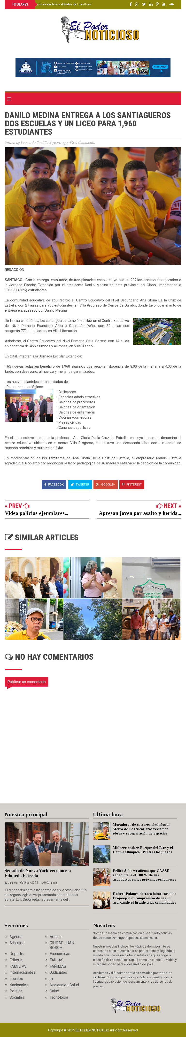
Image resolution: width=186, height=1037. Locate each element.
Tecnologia (59, 997)
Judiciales (58, 972)
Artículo (56, 936)
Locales (16, 978)
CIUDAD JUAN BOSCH (62, 945)
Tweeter (82, 484)
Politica (15, 991)
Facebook (55, 484)
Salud (54, 991)
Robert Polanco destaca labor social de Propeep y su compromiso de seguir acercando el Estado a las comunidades (145, 898)
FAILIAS (56, 960)
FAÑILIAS (58, 966)
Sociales (16, 997)
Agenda (15, 936)
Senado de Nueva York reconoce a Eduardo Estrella (38, 873)
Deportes (17, 953)
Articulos (16, 942)
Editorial (16, 960)
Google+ (108, 484)
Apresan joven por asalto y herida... (140, 513)
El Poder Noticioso (93, 1030)
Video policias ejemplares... (36, 513)
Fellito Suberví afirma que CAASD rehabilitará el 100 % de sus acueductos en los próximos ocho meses (144, 875)
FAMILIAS (18, 966)
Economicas (60, 953)
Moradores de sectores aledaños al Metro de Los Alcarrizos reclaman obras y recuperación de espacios (85, 4)
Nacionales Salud (64, 985)
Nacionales (18, 985)
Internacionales (22, 972)
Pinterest (134, 484)
